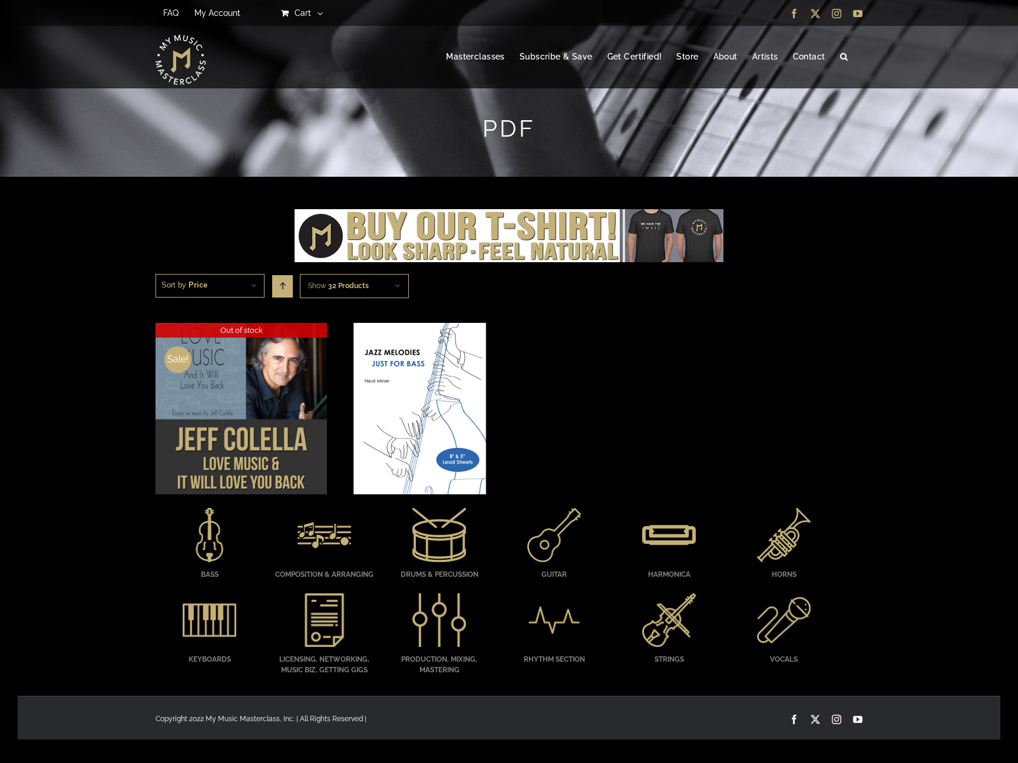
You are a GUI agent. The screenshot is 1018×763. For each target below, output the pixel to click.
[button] (844, 57)
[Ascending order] (282, 286)
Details (241, 410)
